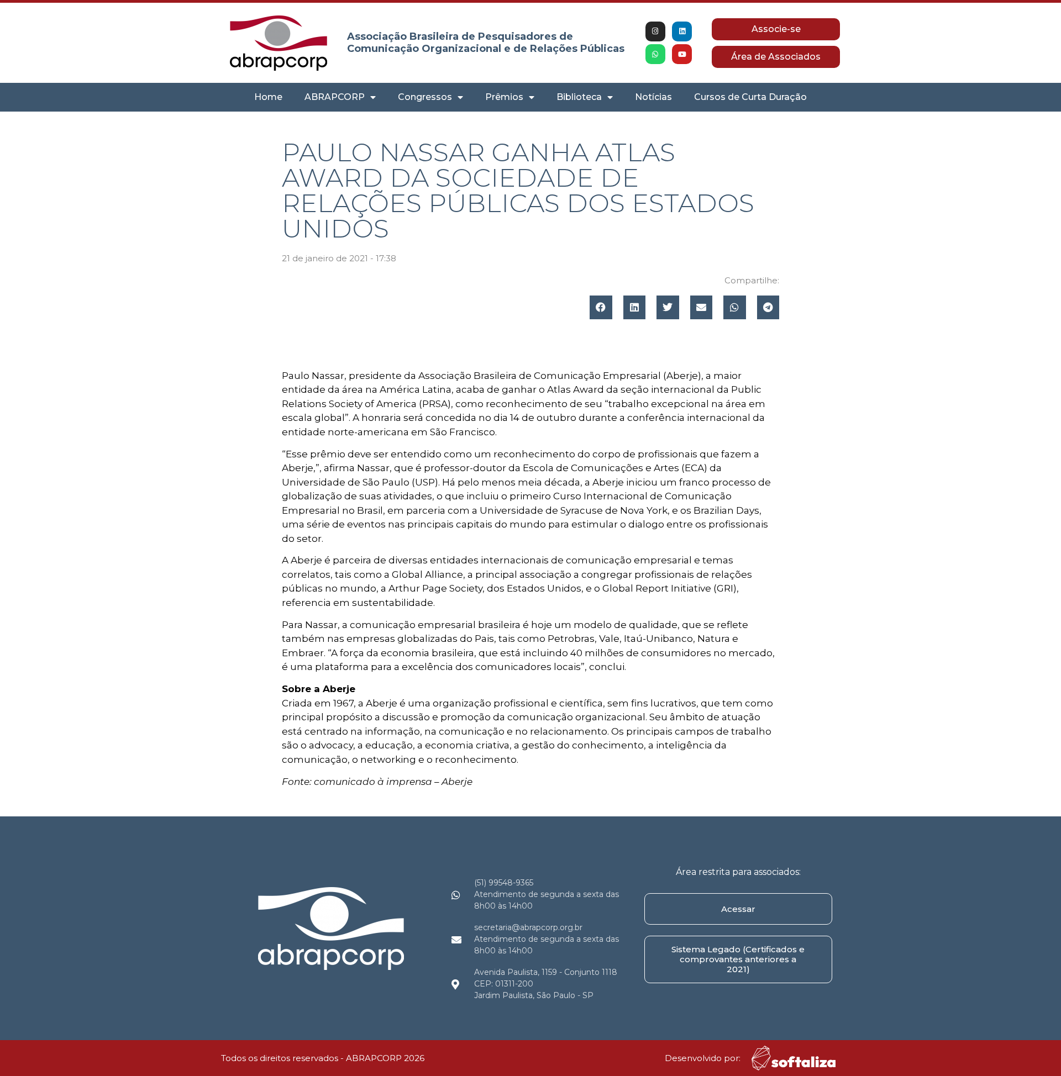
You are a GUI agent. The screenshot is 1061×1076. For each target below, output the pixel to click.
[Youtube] (682, 54)
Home (268, 97)
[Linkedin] (682, 31)
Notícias (653, 97)
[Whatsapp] (655, 54)
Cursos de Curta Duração (750, 97)
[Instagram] (655, 31)
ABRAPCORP (334, 97)
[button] (601, 307)
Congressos (425, 97)
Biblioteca (579, 97)
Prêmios (504, 97)
